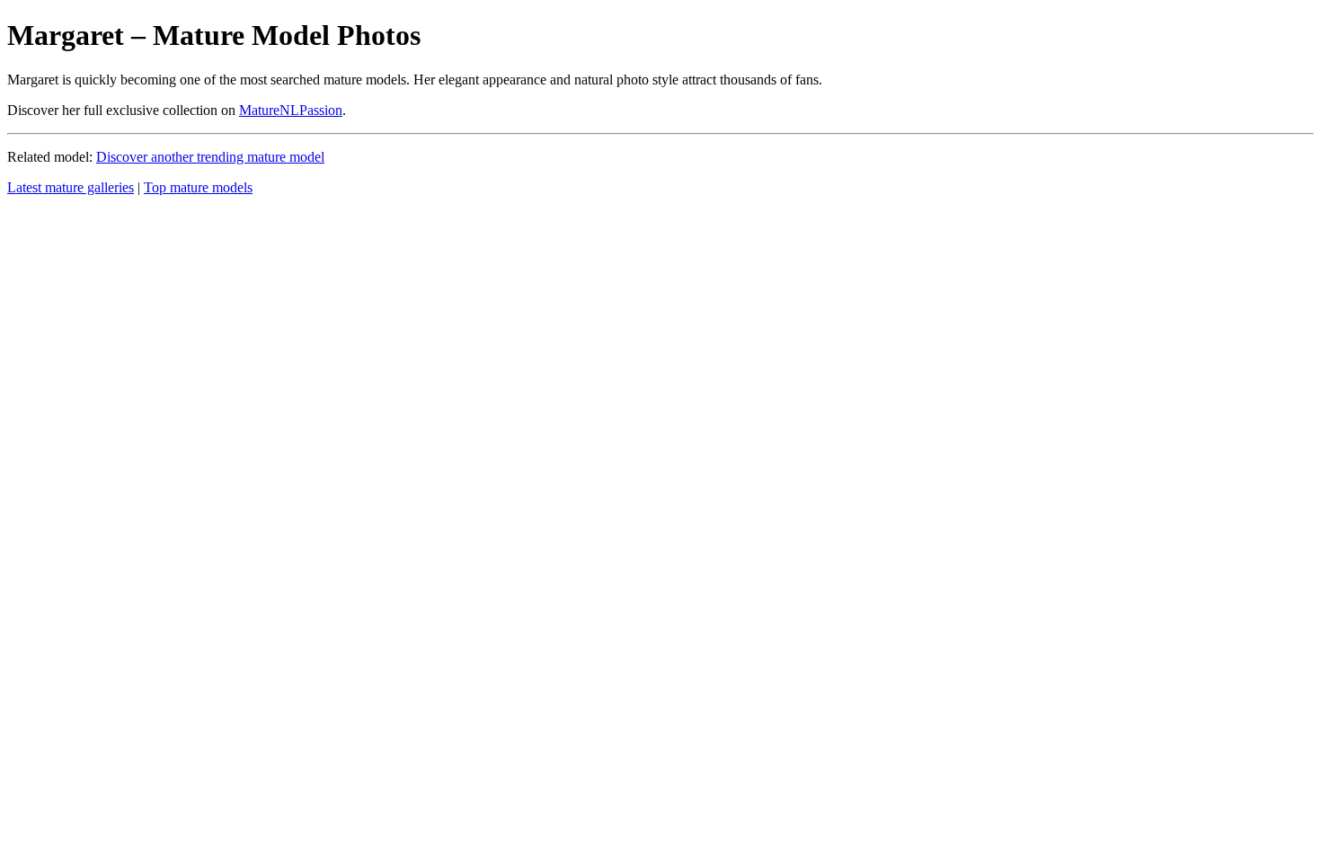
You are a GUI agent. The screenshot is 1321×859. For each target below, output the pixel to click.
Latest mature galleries (70, 187)
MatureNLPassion (290, 110)
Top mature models (198, 187)
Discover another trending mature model (210, 156)
